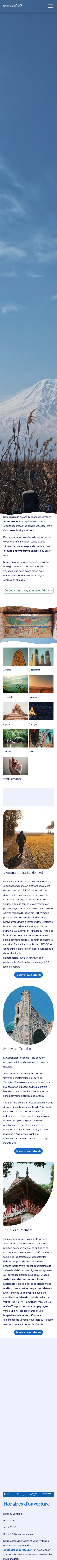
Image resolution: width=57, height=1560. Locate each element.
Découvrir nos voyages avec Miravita (28, 590)
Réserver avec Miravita (29, 974)
